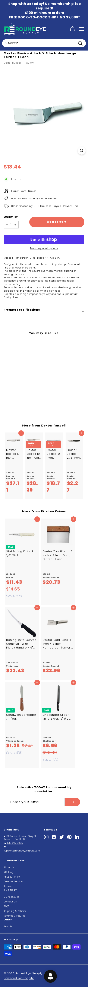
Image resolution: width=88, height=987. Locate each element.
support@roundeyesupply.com (22, 850)
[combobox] (44, 43)
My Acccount (11, 897)
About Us (9, 867)
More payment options (44, 248)
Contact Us (10, 901)
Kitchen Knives (53, 511)
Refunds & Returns (14, 915)
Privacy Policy (12, 876)
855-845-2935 (15, 843)
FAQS (6, 906)
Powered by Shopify (19, 978)
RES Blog (8, 872)
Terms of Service (13, 881)
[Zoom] (82, 151)
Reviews (8, 886)
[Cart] (72, 29)
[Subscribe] (72, 802)
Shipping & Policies (15, 911)
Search (8, 926)
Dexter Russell (13, 62)
